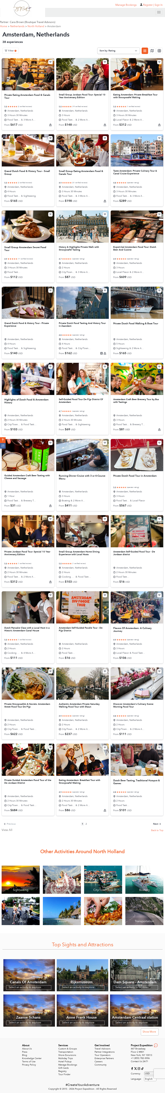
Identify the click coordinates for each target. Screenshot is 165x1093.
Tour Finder (64, 1074)
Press (24, 1051)
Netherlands (18, 26)
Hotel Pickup (65, 1061)
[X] (136, 1068)
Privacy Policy (29, 1064)
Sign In (159, 5)
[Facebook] (132, 1068)
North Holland (37, 26)
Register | (148, 5)
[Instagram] (139, 1068)
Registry (62, 1071)
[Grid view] (145, 51)
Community (101, 1064)
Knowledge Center (32, 1058)
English (149, 1078)
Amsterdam (54, 26)
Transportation (65, 1051)
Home (4, 26)
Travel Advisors (102, 1048)
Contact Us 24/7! (139, 1061)
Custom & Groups (67, 1048)
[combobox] (150, 1079)
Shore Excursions (67, 1055)
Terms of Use (28, 1061)
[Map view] (152, 51)
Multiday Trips (65, 1058)
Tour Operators (102, 1055)
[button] (3, 440)
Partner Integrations (105, 1051)
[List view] (159, 51)
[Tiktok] (142, 1068)
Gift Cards (63, 1068)
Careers (98, 1061)
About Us (27, 1048)
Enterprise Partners (104, 1058)
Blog (24, 1055)
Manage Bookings (67, 1064)
